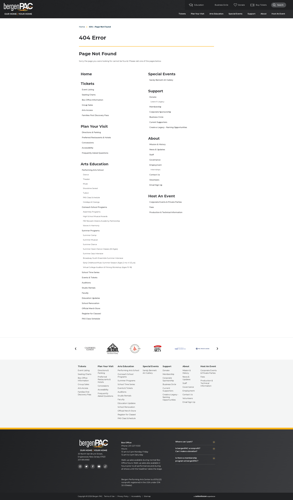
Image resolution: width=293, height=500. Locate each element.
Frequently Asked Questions (95, 153)
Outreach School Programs (94, 207)
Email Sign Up (155, 185)
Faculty (85, 293)
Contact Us (154, 175)
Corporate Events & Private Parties (165, 202)
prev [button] (75, 348)
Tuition (86, 193)
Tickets (182, 14)
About (263, 14)
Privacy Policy (123, 496)
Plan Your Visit (197, 14)
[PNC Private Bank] (202, 348)
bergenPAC (94, 445)
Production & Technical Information (165, 212)
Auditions (86, 283)
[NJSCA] (135, 348)
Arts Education (216, 14)
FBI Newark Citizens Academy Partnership (101, 221)
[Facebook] (92, 466)
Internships (155, 169)
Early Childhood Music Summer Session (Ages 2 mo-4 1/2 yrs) (109, 263)
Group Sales (87, 105)
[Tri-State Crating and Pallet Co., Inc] (112, 348)
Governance (154, 160)
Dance (86, 175)
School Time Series (90, 272)
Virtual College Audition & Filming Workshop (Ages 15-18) (107, 267)
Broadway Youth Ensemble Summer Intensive (103, 258)
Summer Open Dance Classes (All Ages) (100, 249)
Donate (241, 5)
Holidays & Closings (91, 202)
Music (85, 184)
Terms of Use (109, 496)
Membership (155, 107)
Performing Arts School (93, 170)
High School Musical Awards (95, 216)
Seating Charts (89, 95)
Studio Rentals (88, 288)
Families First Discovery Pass (95, 115)
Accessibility (87, 148)
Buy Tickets (261, 5)
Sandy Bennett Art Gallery (161, 80)
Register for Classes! (91, 314)
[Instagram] (80, 466)
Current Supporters (158, 122)
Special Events (235, 14)
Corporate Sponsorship (160, 112)
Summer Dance (90, 244)
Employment (155, 165)
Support (251, 14)
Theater (86, 179)
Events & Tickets (89, 277)
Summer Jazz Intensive (93, 253)
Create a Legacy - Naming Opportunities (168, 127)
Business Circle (221, 5)
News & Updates (157, 149)
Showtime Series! (90, 188)
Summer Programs (91, 231)
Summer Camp (89, 235)
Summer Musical (90, 240)
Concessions (88, 143)
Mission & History (157, 144)
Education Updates (91, 298)
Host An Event (278, 14)
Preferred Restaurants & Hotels (96, 137)
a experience (204, 496)
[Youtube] (99, 466)
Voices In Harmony (91, 225)
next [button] (217, 348)
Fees (151, 207)
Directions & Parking (91, 132)
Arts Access (87, 110)
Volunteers (154, 180)
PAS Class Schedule (91, 197)
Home (82, 27)
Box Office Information (92, 100)
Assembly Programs (91, 212)
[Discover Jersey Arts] (157, 348)
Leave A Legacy (157, 102)
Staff (151, 155)
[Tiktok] (105, 466)
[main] (146, 168)
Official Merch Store (91, 308)
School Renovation (90, 303)
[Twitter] (86, 466)
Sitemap (147, 496)
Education (199, 5)
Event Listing (88, 90)
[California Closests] (90, 348)
